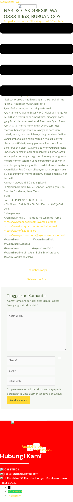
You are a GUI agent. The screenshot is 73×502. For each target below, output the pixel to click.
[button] (36, 60)
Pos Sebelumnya (37, 270)
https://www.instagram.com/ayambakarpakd (30, 226)
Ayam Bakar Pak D (10, 2)
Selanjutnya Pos (36, 279)
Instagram (14, 495)
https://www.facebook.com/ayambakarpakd (30, 222)
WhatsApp (15, 491)
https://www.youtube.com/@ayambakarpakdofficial (34, 235)
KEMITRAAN (16, 126)
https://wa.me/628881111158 (20, 230)
